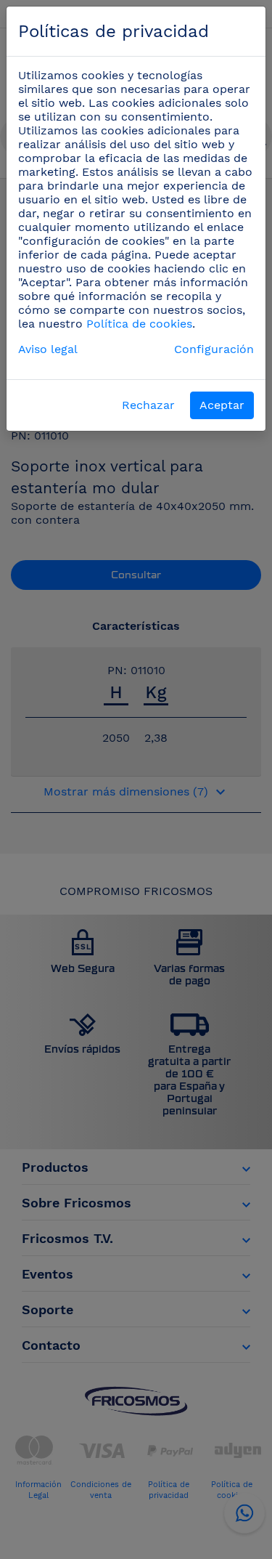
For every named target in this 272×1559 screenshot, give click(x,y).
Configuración (214, 349)
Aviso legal (48, 349)
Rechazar (148, 405)
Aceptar (221, 405)
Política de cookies (139, 324)
